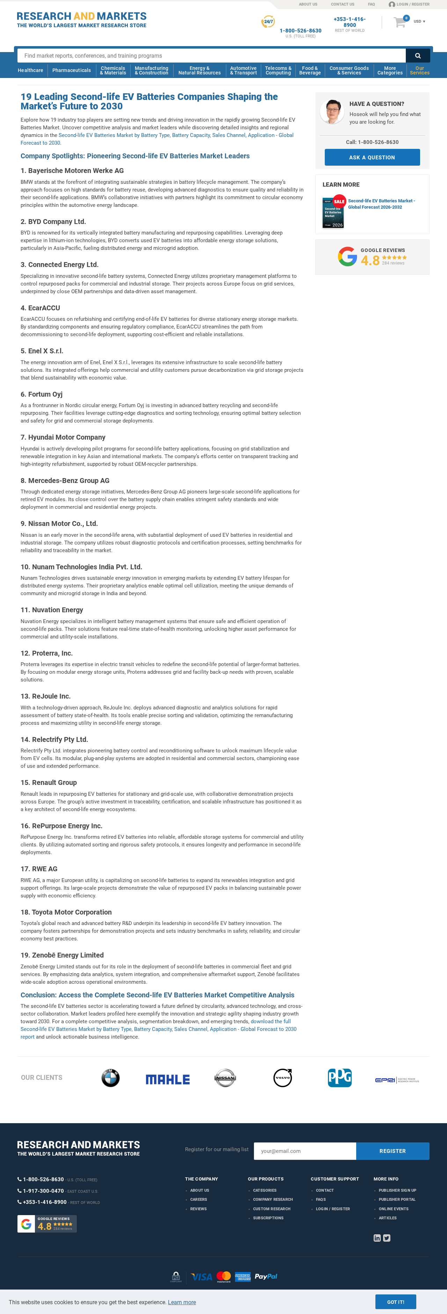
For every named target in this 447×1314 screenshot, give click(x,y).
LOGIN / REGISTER (413, 4)
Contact (325, 1190)
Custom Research (272, 1209)
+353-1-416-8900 (350, 22)
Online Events (394, 1209)
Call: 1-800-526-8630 (372, 142)
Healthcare (30, 70)
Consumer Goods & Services (349, 70)
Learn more (182, 1302)
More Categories (390, 70)
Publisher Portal (397, 1199)
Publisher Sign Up (397, 1190)
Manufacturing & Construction (152, 70)
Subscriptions (268, 1218)
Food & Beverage (310, 70)
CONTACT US (342, 4)
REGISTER (393, 1151)
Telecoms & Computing (278, 70)
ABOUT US (308, 4)
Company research (273, 1199)
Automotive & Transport (243, 70)
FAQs (321, 1199)
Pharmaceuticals (71, 70)
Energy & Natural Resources (199, 70)
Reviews (198, 1209)
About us (200, 1190)
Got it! (395, 1302)
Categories (265, 1190)
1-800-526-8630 (301, 31)
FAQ (371, 4)
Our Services (420, 70)
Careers (198, 1199)
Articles (388, 1218)
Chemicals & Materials (113, 70)
